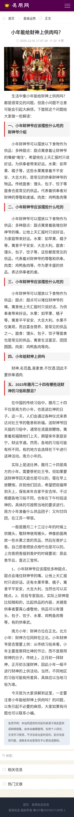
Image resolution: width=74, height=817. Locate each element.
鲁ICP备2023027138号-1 (49, 810)
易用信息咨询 (40, 804)
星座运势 (29, 18)
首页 (11, 18)
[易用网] (20, 9)
